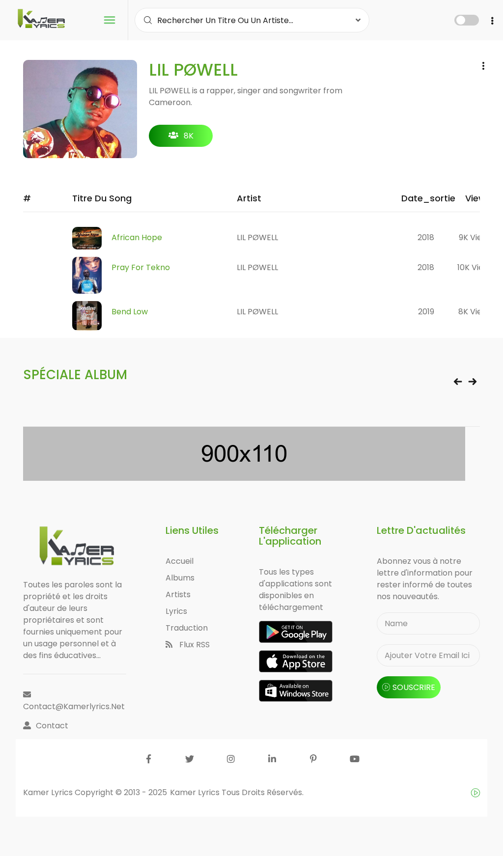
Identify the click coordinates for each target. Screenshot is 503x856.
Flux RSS (193, 644)
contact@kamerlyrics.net (74, 706)
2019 (426, 311)
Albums (180, 577)
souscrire (413, 687)
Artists (178, 594)
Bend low (130, 311)
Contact (52, 725)
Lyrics (176, 611)
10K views (475, 267)
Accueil (180, 561)
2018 (426, 237)
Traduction (187, 628)
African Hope (137, 237)
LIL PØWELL (257, 237)
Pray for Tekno (141, 267)
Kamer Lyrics (196, 792)
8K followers (181, 138)
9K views (475, 237)
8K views (475, 311)
